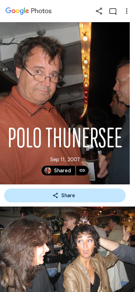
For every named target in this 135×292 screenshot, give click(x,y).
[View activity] (113, 11)
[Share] (99, 11)
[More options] (127, 11)
